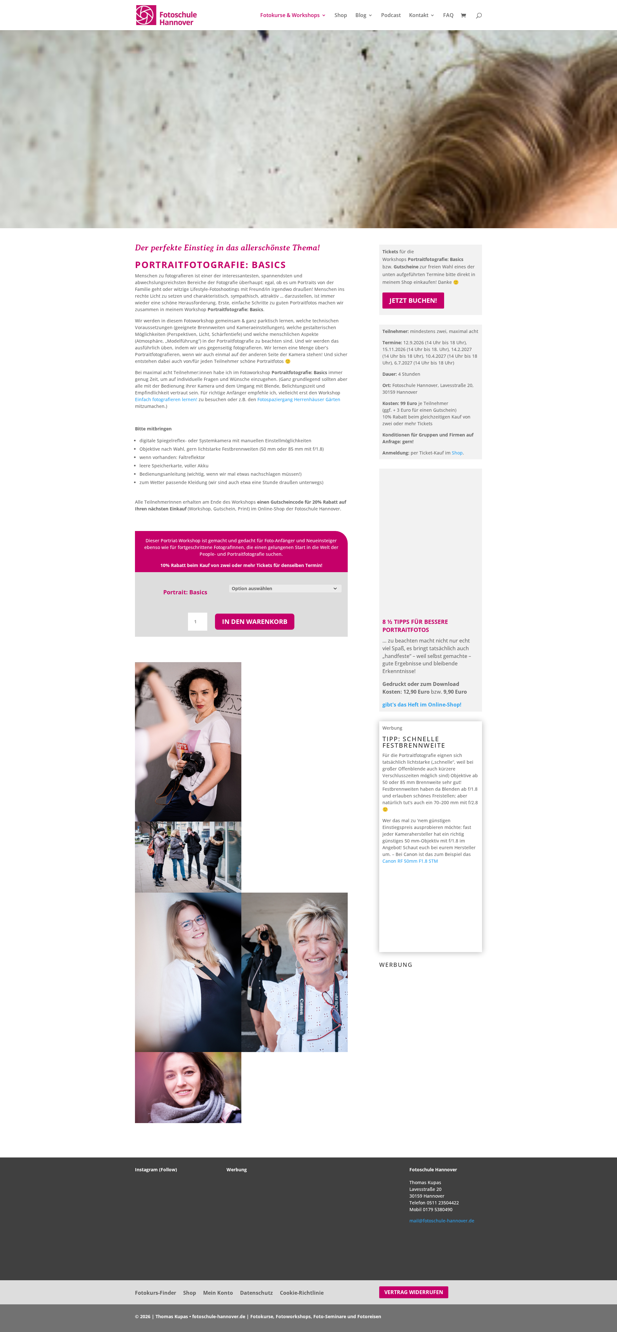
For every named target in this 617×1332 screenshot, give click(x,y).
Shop (341, 16)
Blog (360, 16)
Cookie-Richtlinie (302, 1293)
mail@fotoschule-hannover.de (441, 1221)
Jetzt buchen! (413, 300)
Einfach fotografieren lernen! (166, 399)
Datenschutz (256, 1293)
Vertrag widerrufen (413, 1292)
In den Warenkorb (254, 621)
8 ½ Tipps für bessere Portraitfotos (415, 626)
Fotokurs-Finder (155, 1293)
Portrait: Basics (185, 592)
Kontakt (418, 16)
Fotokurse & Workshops (290, 16)
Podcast (391, 16)
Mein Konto (218, 1293)
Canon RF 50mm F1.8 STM (410, 861)
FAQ (448, 16)
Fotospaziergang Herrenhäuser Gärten (298, 399)
